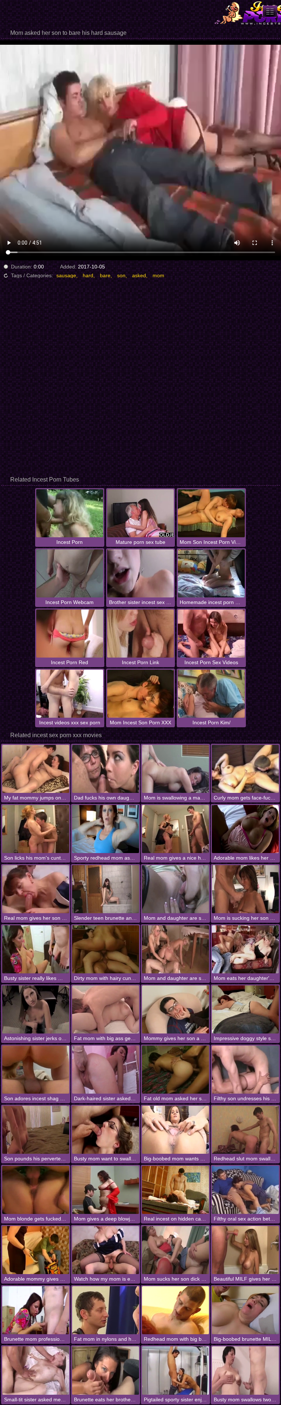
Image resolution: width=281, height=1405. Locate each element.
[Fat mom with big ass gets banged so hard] (105, 1009)
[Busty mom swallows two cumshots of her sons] (245, 1370)
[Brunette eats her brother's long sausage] (105, 1370)
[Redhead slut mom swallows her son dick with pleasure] (245, 1130)
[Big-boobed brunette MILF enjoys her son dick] (245, 1310)
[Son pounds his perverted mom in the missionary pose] (35, 1130)
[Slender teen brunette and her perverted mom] (105, 889)
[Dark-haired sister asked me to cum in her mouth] (105, 1070)
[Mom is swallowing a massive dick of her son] (175, 769)
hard (88, 275)
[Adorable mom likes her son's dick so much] (245, 829)
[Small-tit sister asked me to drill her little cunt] (35, 1370)
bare (105, 275)
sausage (66, 275)
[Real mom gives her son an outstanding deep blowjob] (35, 889)
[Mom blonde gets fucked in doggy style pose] (35, 1190)
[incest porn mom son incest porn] (270, 11)
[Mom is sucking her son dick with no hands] (245, 889)
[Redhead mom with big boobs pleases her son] (175, 1310)
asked (139, 275)
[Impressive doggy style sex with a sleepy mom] (245, 1009)
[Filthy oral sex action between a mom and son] (245, 1190)
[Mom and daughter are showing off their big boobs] (175, 889)
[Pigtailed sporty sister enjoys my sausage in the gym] (175, 1370)
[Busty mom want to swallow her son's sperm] (105, 1130)
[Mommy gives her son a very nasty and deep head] (175, 1009)
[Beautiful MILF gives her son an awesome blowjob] (245, 1250)
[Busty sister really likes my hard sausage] (35, 949)
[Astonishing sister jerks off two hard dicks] (35, 1009)
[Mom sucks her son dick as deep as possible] (175, 1250)
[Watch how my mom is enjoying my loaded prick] (105, 1250)
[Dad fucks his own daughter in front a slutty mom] (105, 769)
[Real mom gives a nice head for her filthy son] (175, 829)
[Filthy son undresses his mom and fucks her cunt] (245, 1070)
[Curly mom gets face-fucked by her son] (245, 769)
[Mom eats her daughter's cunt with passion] (245, 949)
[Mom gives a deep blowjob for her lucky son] (105, 1190)
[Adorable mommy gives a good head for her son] (35, 1250)
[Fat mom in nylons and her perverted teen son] (105, 1310)
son (121, 275)
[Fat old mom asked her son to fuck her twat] (175, 1070)
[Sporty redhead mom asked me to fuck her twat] (105, 829)
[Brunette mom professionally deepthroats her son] (35, 1310)
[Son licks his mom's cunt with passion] (35, 829)
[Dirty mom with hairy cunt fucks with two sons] (105, 949)
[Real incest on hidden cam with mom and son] (175, 1190)
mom (158, 275)
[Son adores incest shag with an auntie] (35, 1070)
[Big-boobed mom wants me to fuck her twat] (175, 1130)
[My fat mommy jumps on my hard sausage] (35, 769)
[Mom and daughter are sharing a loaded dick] (175, 949)
